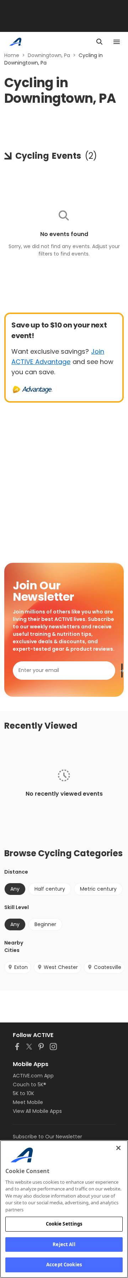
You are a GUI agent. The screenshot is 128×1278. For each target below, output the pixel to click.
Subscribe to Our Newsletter (47, 1136)
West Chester (61, 967)
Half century (49, 888)
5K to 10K (23, 1093)
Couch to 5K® (29, 1084)
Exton (21, 967)
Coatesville (107, 967)
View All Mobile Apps (37, 1111)
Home (11, 55)
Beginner (45, 924)
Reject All (64, 1244)
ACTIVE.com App (33, 1075)
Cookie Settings (64, 1224)
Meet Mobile (28, 1102)
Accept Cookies (64, 1264)
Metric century (98, 888)
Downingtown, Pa (49, 55)
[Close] (118, 1148)
